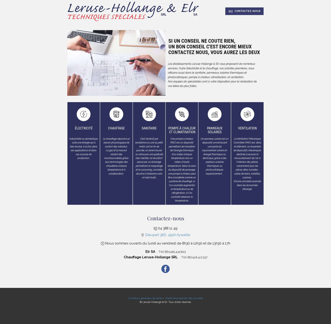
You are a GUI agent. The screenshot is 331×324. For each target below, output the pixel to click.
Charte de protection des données (184, 298)
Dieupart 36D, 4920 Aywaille (167, 235)
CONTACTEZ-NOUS (247, 11)
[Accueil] (133, 11)
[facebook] (165, 269)
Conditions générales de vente (145, 298)
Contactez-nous (165, 218)
